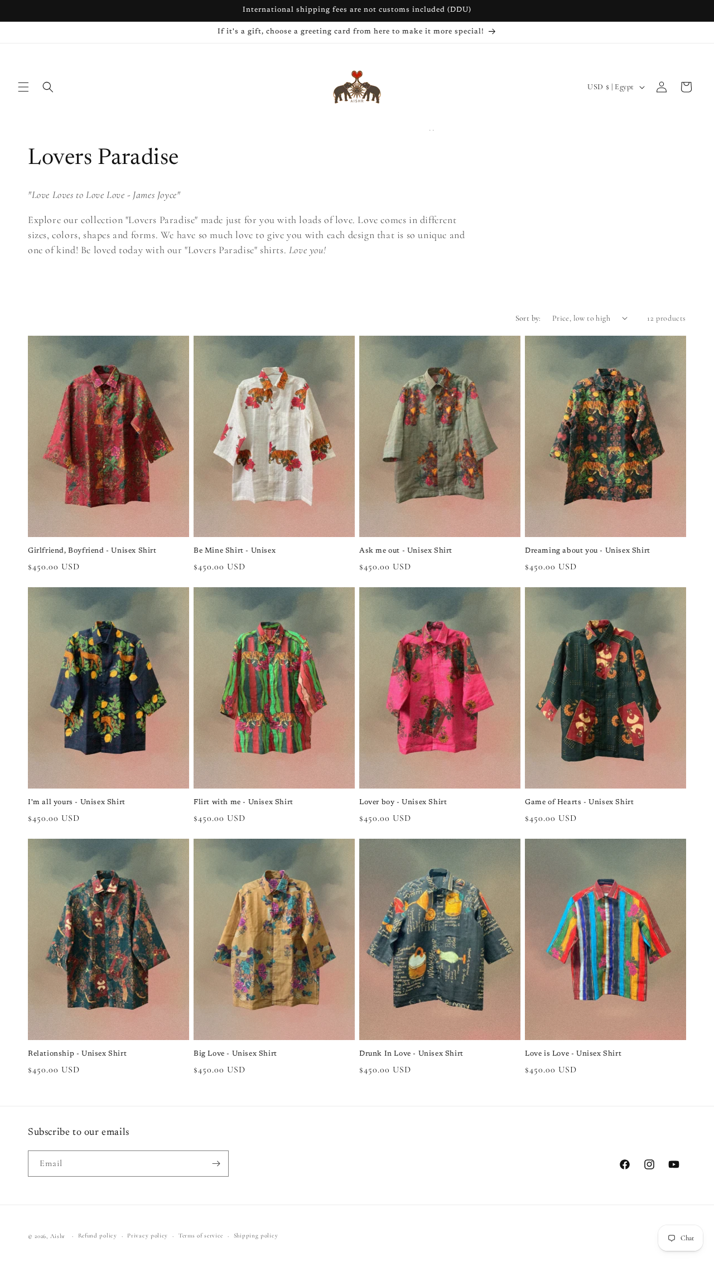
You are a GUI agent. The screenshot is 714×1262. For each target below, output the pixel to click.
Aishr (58, 1236)
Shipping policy (256, 1235)
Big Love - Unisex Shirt (235, 1053)
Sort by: (528, 318)
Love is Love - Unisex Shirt (573, 1053)
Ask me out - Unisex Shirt (405, 550)
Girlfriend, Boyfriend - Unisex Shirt (92, 550)
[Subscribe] (216, 1163)
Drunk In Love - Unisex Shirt (411, 1053)
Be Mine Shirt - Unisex (235, 550)
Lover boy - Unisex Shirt (403, 802)
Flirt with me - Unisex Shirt (243, 802)
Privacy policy (147, 1235)
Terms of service (200, 1235)
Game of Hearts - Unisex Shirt (579, 802)
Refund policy (97, 1235)
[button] (23, 87)
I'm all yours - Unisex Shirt (77, 802)
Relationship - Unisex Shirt (77, 1053)
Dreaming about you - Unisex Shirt (587, 550)
